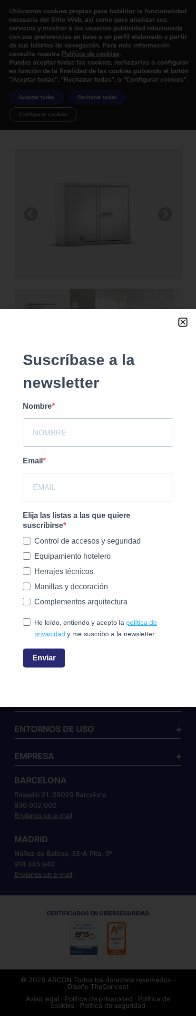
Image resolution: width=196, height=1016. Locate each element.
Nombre (37, 406)
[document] (98, 508)
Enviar (44, 658)
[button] (182, 322)
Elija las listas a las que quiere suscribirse (76, 520)
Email (33, 461)
